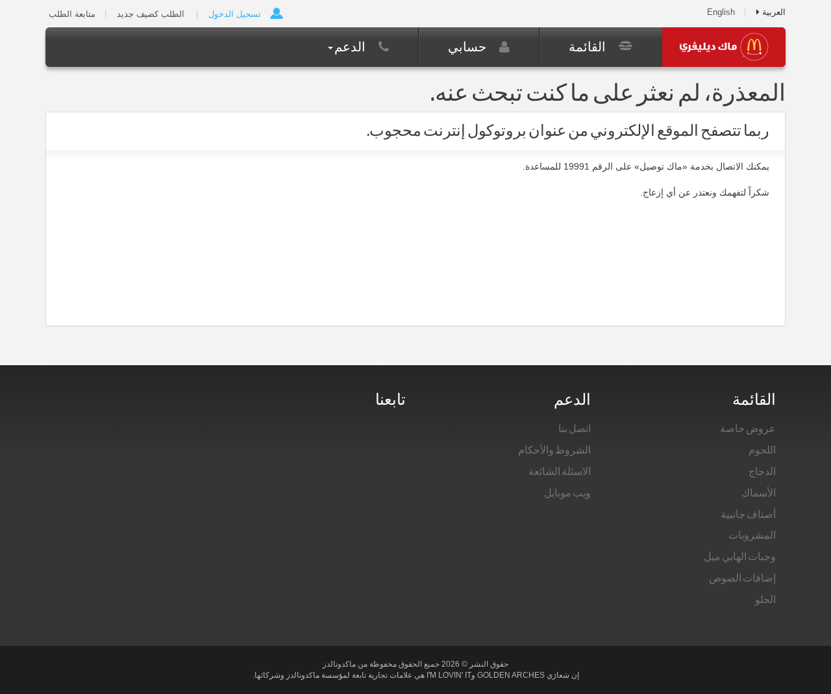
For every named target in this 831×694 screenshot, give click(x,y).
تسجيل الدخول (234, 14)
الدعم (351, 47)
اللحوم (762, 450)
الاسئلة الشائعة (559, 471)
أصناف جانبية (748, 514)
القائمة (589, 47)
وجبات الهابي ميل (740, 556)
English (721, 12)
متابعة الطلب (72, 14)
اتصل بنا (574, 428)
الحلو (765, 599)
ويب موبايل (567, 492)
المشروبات (752, 535)
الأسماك (758, 492)
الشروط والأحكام (554, 450)
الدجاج (762, 471)
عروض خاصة (748, 428)
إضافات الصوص (742, 578)
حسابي (469, 47)
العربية (773, 12)
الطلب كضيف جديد (150, 14)
